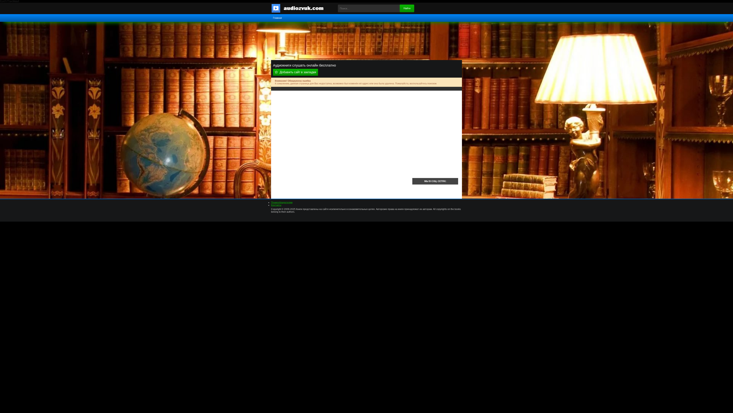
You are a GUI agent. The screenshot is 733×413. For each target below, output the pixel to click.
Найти (407, 8)
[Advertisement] (341, 121)
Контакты (276, 205)
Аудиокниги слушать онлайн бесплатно (300, 8)
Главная (277, 18)
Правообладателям (281, 202)
